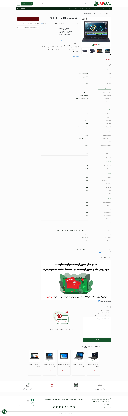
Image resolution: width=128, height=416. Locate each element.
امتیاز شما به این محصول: (106, 311)
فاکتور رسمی (74, 8)
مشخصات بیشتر (64, 40)
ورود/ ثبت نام (25, 4)
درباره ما (99, 8)
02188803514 (22, 8)
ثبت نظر (97, 340)
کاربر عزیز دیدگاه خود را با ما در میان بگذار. (102, 316)
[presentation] (110, 54)
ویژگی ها (108, 59)
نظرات (92, 60)
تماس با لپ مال (67, 8)
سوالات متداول (81, 8)
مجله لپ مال (88, 8)
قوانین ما (94, 8)
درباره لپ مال (81, 399)
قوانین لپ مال (73, 399)
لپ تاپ (42, 23)
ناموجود (28, 19)
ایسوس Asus (108, 13)
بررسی (100, 60)
